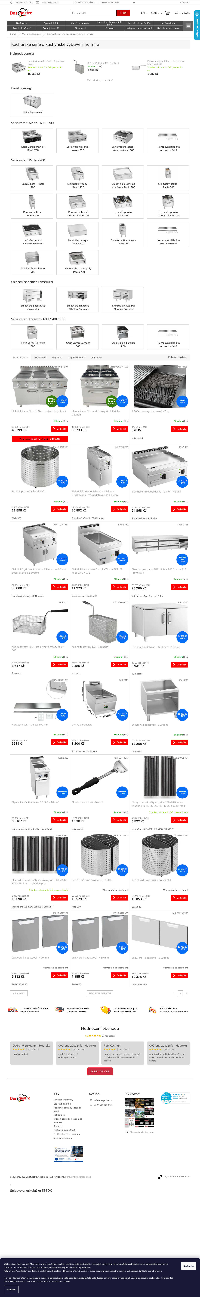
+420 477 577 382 (103, 1105)
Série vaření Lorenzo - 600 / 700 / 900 (38, 319)
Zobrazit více (100, 1071)
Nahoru (20, 993)
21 (187, 993)
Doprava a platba (110, 2)
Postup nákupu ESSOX (65, 1129)
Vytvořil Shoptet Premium (177, 1176)
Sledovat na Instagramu (142, 1132)
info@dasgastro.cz (103, 1100)
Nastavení (11, 1289)
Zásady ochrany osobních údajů (111, 1278)
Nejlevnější (40, 357)
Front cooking (21, 88)
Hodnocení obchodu (100, 1028)
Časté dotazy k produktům (67, 1134)
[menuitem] (21, 23)
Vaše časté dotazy (63, 1138)
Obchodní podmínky (84, 2)
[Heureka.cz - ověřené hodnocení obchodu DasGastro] (175, 1098)
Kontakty (58, 1125)
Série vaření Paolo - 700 (28, 160)
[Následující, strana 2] (180, 993)
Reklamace (59, 1114)
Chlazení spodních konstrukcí (32, 282)
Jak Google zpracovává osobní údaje (144, 1278)
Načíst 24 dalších (100, 993)
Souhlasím (189, 1266)
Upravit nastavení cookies (78, 1176)
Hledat (123, 13)
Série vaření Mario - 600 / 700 (32, 123)
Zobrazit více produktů (98, 80)
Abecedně (97, 357)
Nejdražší (57, 357)
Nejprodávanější (76, 357)
